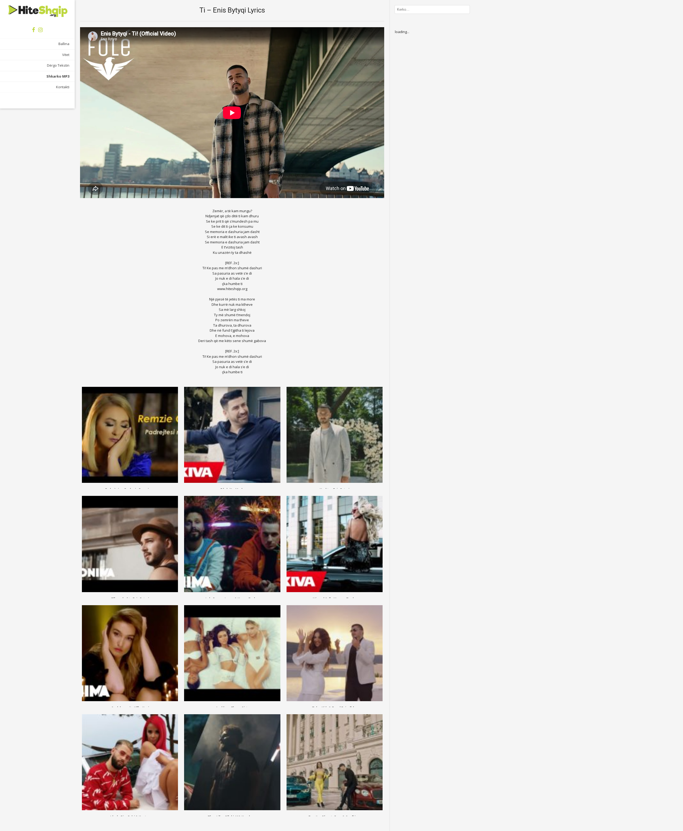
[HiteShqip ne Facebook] (33, 30)
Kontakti (62, 87)
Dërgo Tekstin (58, 65)
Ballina (63, 43)
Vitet (65, 54)
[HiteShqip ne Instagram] (40, 30)
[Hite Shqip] (37, 11)
